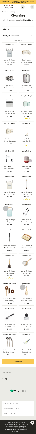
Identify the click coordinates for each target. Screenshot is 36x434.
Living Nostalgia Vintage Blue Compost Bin (9, 221)
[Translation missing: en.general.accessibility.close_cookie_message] (32, 423)
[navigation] (18, 29)
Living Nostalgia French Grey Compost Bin (9, 61)
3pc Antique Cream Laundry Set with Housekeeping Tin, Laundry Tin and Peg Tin (26, 61)
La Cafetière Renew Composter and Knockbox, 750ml (26, 168)
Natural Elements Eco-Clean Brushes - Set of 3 (9, 351)
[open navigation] (32, 7)
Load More (18, 361)
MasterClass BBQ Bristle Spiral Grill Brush (9, 246)
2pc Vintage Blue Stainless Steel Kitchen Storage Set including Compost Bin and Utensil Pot (26, 112)
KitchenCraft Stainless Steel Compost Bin (27, 87)
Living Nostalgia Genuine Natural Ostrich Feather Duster (9, 272)
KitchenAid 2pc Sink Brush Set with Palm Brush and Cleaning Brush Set (9, 168)
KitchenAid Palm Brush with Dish (26, 325)
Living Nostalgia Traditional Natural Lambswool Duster (26, 300)
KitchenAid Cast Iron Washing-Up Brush (9, 325)
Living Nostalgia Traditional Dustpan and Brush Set (26, 272)
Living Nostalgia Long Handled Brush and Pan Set (26, 140)
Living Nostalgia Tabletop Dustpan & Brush (26, 246)
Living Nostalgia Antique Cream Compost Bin (9, 193)
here (19, 431)
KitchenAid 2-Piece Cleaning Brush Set (26, 221)
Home (4, 12)
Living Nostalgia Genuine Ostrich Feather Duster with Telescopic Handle (26, 193)
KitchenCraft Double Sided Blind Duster (26, 351)
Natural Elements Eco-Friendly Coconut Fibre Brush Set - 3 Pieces (9, 300)
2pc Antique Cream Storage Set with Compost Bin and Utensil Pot (9, 140)
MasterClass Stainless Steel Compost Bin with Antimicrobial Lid (9, 112)
